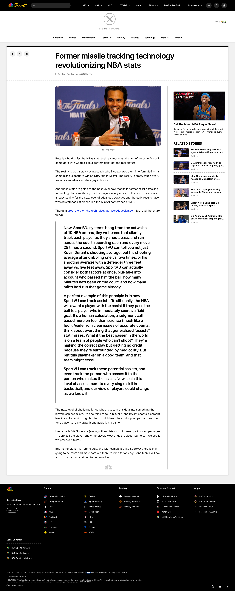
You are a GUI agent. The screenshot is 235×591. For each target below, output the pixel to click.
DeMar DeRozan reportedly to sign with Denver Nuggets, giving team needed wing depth (208, 164)
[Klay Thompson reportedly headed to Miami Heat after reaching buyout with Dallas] (181, 179)
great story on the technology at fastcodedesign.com (101, 210)
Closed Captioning (28, 572)
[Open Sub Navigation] (88, 5)
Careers (17, 572)
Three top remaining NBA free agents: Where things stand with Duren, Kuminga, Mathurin (207, 151)
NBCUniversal (21, 577)
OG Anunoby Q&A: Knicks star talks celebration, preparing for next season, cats (206, 217)
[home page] (17, 5)
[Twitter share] (19, 54)
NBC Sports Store (47, 572)
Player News (88, 37)
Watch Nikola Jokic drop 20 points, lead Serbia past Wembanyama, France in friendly (207, 204)
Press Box (59, 572)
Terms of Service (121, 572)
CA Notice (110, 572)
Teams (105, 37)
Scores (72, 37)
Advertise (10, 572)
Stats (163, 37)
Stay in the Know (14, 500)
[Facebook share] (12, 54)
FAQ (38, 572)
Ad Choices (68, 572)
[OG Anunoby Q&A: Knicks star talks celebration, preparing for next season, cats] (181, 219)
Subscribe (12, 510)
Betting (134, 37)
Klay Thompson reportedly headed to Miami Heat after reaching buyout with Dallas (205, 177)
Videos (178, 37)
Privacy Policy (79, 572)
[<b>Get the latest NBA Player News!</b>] (199, 106)
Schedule (58, 37)
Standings (150, 37)
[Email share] (26, 54)
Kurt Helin (61, 74)
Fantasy (121, 37)
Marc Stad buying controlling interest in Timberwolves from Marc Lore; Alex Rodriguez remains (206, 191)
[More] (209, 5)
